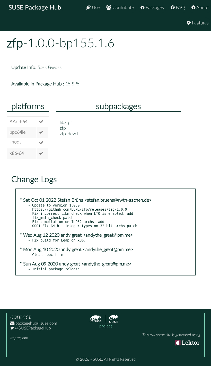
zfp (15, 43)
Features (200, 23)
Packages (154, 7)
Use (95, 7)
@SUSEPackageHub (32, 328)
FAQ (179, 7)
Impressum (19, 338)
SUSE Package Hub (34, 8)
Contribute (122, 7)
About (202, 7)
